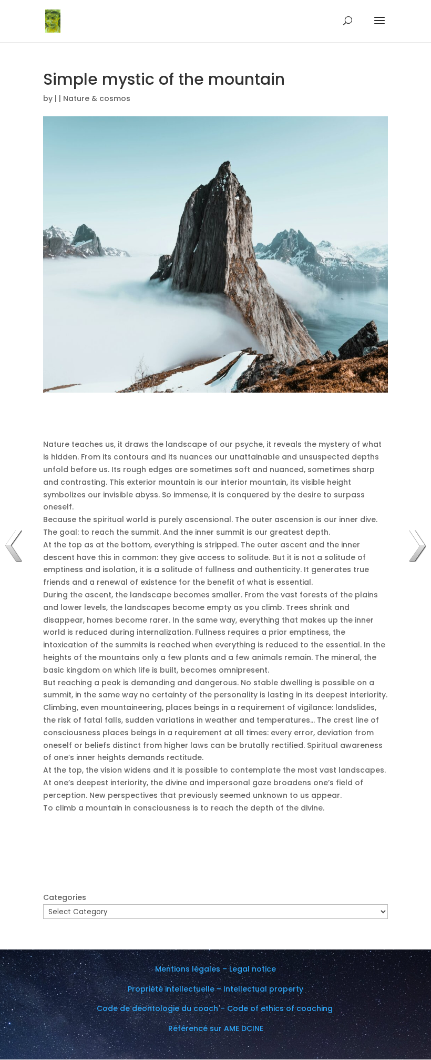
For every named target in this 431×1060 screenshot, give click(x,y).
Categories (64, 897)
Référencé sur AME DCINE (215, 1028)
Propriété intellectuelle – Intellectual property (215, 989)
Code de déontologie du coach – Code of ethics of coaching (216, 1008)
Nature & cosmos (96, 98)
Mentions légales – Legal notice (215, 969)
